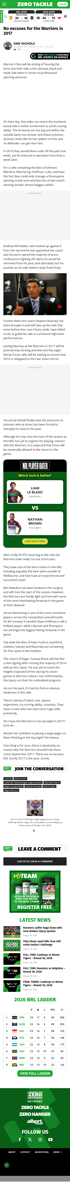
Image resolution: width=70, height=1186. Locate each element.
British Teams (49, 786)
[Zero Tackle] (35, 4)
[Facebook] (19, 1139)
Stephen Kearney (33, 786)
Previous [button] (5, 16)
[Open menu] (4, 4)
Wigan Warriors (11, 790)
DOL (21, 1031)
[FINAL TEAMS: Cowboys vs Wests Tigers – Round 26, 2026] (11, 986)
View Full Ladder (35, 1073)
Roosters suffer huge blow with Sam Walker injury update (42, 929)
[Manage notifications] (6, 1165)
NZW (22, 1024)
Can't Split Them (35, 541)
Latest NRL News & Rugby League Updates (23, 782)
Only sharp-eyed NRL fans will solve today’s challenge (42, 943)
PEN (21, 1017)
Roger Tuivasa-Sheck (13, 786)
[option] (21, 16)
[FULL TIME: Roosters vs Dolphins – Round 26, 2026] (11, 972)
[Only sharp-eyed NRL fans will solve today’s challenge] (11, 945)
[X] (35, 831)
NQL (21, 1064)
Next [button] (65, 16)
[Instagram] (40, 1139)
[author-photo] (35, 816)
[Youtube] (50, 1139)
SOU (21, 1051)
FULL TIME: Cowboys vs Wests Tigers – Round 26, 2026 (41, 956)
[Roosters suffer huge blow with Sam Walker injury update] (11, 932)
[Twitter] (30, 1139)
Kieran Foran (20, 778)
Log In (62, 4)
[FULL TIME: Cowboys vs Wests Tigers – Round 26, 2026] (11, 959)
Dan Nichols (24, 43)
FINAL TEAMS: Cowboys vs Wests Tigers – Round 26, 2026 (43, 983)
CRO (21, 1044)
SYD (21, 1037)
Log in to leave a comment (35, 861)
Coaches (8, 778)
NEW (22, 1058)
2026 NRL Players (52, 782)
